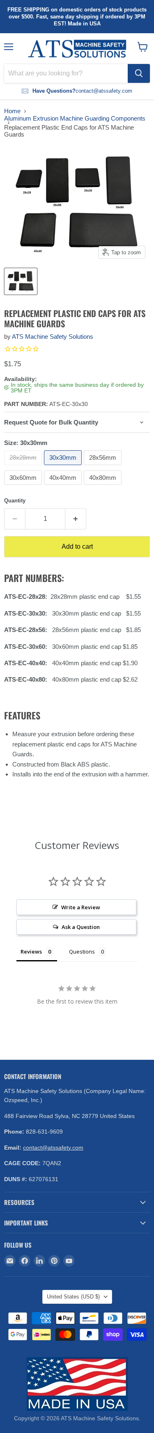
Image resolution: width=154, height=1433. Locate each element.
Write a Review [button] (80, 907)
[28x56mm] (104, 466)
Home (12, 110)
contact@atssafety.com (53, 1147)
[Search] (139, 73)
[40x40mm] (64, 486)
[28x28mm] (24, 466)
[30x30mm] (64, 466)
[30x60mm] (24, 486)
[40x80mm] (104, 486)
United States (73, 1297)
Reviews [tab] (31, 951)
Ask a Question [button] (81, 927)
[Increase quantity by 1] (75, 518)
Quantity (14, 500)
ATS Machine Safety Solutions (52, 336)
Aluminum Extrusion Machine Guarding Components (74, 118)
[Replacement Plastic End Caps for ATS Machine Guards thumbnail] (21, 281)
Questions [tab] (82, 951)
